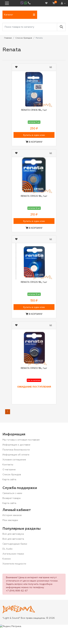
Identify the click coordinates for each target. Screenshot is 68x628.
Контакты (7, 465)
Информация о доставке (16, 445)
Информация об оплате (15, 455)
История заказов (12, 515)
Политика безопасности (16, 450)
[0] (53, 3)
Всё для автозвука (13, 534)
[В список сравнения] (51, 67)
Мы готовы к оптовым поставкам (21, 440)
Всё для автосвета (13, 539)
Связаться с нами (12, 493)
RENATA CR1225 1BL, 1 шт (34, 282)
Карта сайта (9, 479)
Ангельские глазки (13, 554)
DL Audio (7, 549)
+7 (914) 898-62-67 (17, 591)
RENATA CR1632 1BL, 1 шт (34, 368)
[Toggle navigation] (6, 3)
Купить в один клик (34, 135)
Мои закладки (10, 520)
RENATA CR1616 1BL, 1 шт (34, 110)
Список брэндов (11, 474)
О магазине (9, 469)
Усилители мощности (14, 564)
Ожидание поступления (34, 387)
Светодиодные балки (14, 544)
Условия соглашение (14, 460)
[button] (19, 15)
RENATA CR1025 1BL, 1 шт (34, 196)
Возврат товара (11, 498)
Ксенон (6, 559)
